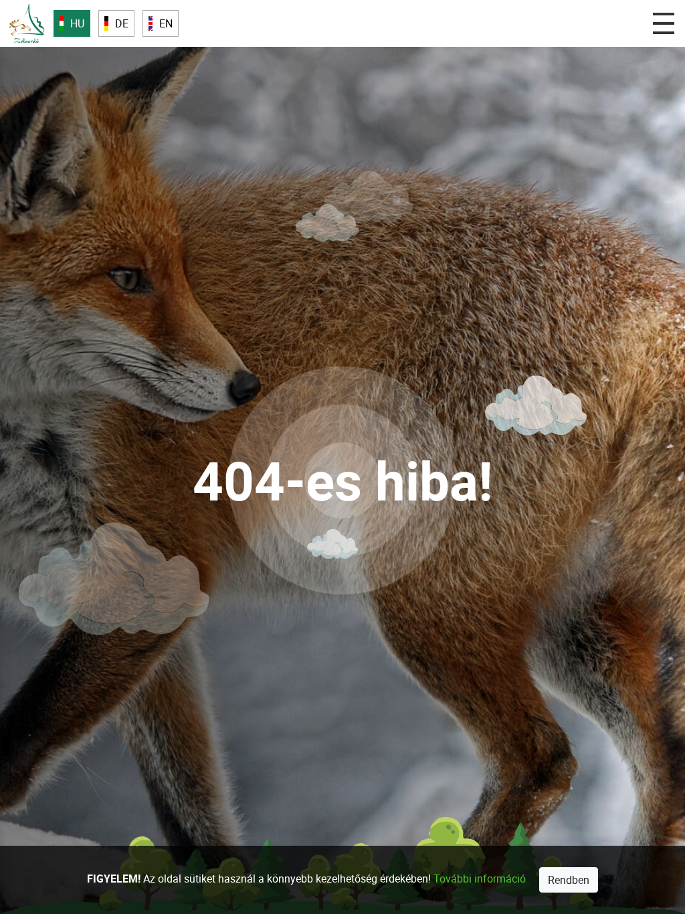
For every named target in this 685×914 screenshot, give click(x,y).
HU (77, 23)
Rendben (568, 880)
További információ (479, 878)
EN (166, 23)
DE (121, 23)
